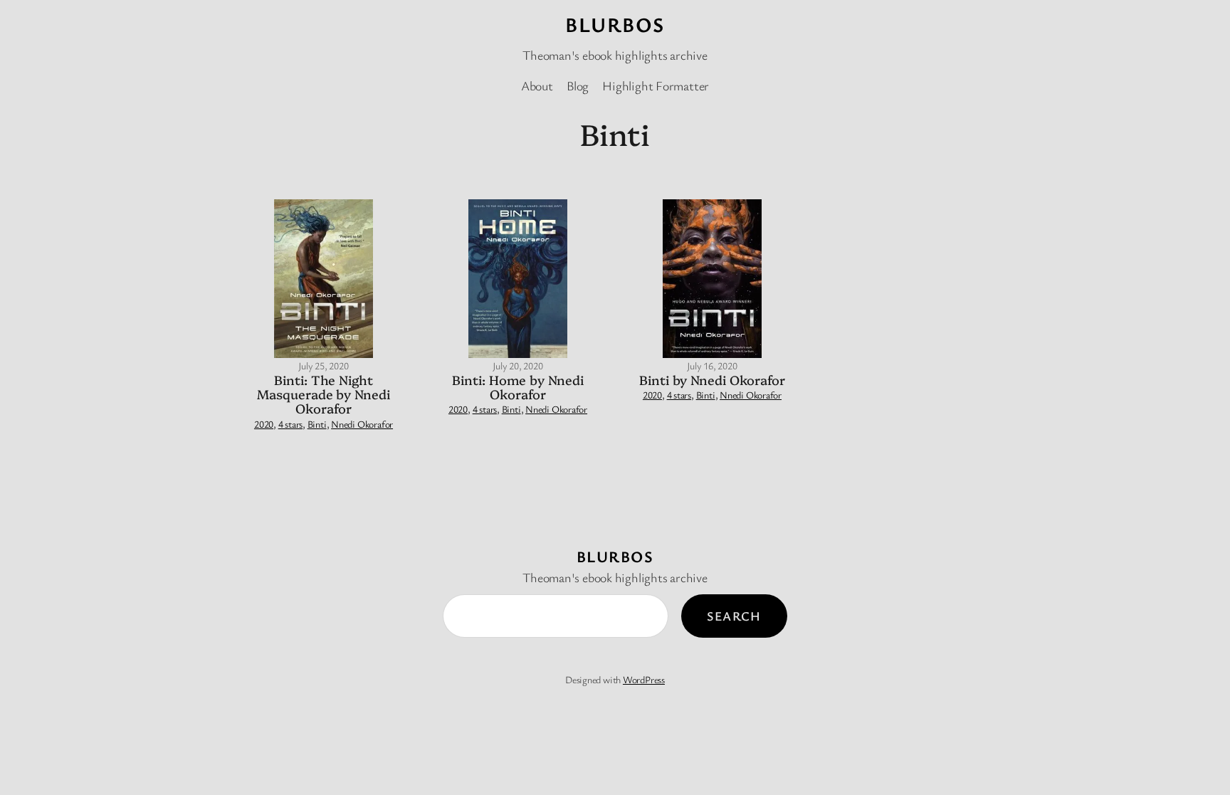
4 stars (290, 424)
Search (734, 615)
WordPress (644, 679)
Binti (317, 424)
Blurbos (614, 24)
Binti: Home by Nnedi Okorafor (517, 387)
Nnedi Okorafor (362, 424)
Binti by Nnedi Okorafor (712, 380)
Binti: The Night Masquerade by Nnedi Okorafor (323, 394)
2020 (263, 424)
